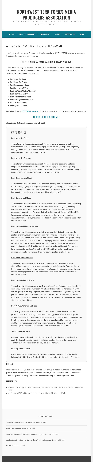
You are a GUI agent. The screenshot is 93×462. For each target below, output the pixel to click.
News (82, 34)
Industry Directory (27, 34)
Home (11, 34)
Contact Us (70, 34)
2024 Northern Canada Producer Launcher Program (25, 434)
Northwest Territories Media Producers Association (46, 14)
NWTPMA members (30, 111)
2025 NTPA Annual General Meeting (19, 422)
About (57, 34)
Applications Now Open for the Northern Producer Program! (28, 440)
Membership (45, 34)
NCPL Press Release (13, 428)
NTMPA (9, 446)
